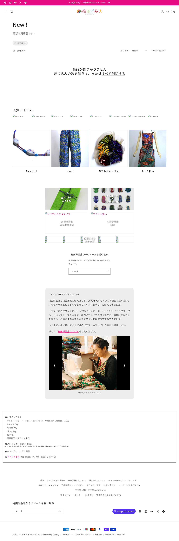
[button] (6, 12)
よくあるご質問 (93, 485)
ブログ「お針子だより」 (129, 485)
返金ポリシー (67, 534)
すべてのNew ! (20, 43)
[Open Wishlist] (167, 12)
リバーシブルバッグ (40, 116)
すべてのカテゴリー (56, 480)
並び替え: (124, 50)
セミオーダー (154, 116)
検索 (42, 480)
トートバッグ (19, 116)
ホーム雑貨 (147, 171)
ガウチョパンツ (58, 116)
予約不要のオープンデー (72, 485)
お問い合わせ (109, 485)
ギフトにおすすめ (108, 171)
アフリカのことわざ (97, 490)
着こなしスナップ (97, 480)
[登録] (107, 271)
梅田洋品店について (68, 331)
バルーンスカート (78, 116)
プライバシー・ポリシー (71, 495)
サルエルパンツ (97, 116)
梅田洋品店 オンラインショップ (30, 534)
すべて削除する (113, 73)
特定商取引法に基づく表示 (108, 495)
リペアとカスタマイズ (48, 485)
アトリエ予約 (13, 456)
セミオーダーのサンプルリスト (122, 480)
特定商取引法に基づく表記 (115, 534)
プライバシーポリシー (84, 534)
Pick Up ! (31, 171)
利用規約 (89, 495)
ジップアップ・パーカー (138, 116)
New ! (70, 171)
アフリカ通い (81, 490)
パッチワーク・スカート (118, 116)
